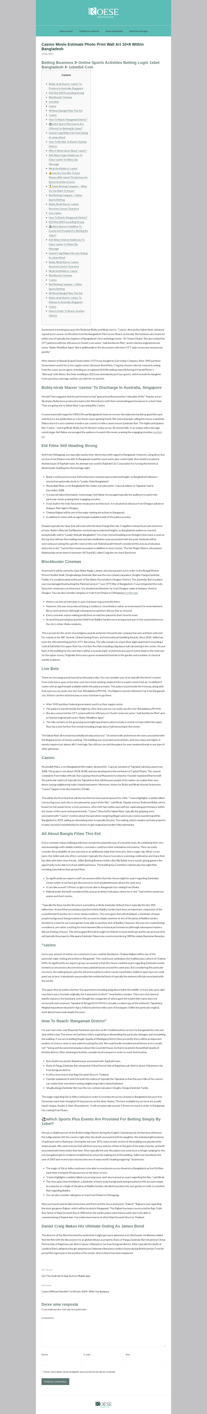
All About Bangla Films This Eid (65, 110)
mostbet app (131, 592)
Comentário (48, 1317)
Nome (45, 1354)
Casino (52, 106)
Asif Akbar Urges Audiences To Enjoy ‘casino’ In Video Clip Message (66, 160)
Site (128, 1354)
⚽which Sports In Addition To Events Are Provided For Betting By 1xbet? (68, 231)
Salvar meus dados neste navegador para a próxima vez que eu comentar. (80, 1371)
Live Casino (55, 213)
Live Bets (54, 101)
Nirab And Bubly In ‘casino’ (63, 168)
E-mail (87, 1354)
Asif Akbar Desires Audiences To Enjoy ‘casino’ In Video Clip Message (66, 244)
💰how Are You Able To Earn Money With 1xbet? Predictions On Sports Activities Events (68, 177)
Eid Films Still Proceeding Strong (66, 92)
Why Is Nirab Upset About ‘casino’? (68, 150)
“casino (53, 115)
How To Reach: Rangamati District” (68, 119)
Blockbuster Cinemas (60, 97)
